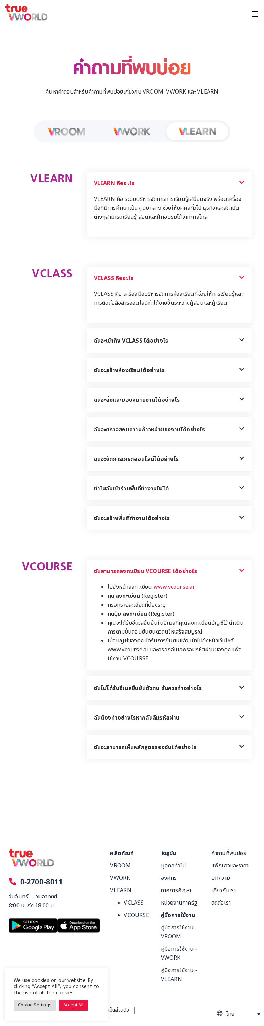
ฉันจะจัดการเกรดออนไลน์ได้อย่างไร (136, 459)
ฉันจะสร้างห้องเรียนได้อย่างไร (129, 370)
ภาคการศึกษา (176, 890)
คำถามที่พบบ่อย (228, 853)
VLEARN (180, 148)
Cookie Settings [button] (35, 1005)
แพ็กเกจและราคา (230, 866)
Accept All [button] (73, 1005)
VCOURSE (136, 915)
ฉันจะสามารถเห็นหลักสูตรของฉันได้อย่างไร (145, 747)
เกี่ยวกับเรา (223, 890)
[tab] (169, 183)
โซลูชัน (168, 853)
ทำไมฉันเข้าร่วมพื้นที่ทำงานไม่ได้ (131, 489)
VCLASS (134, 903)
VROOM (49, 148)
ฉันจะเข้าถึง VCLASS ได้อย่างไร (131, 341)
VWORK (114, 148)
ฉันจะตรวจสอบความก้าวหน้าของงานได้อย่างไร (149, 429)
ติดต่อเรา (221, 903)
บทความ (220, 878)
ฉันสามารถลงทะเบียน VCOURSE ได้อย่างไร (145, 571)
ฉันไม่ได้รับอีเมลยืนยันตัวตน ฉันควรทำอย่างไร (148, 688)
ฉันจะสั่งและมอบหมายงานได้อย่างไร (137, 400)
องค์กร (169, 878)
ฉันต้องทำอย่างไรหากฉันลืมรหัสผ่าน (137, 718)
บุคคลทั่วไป (173, 866)
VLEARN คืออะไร (114, 183)
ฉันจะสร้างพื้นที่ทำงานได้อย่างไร (132, 518)
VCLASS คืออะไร (114, 278)
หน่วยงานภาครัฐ (179, 903)
